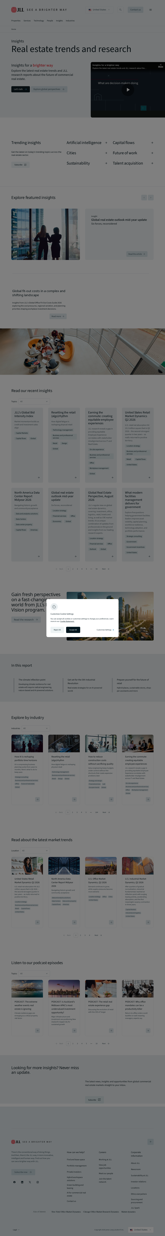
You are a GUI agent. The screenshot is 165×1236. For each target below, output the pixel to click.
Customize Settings (105, 629)
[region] (82, 618)
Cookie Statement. (67, 621)
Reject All (57, 630)
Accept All (73, 630)
